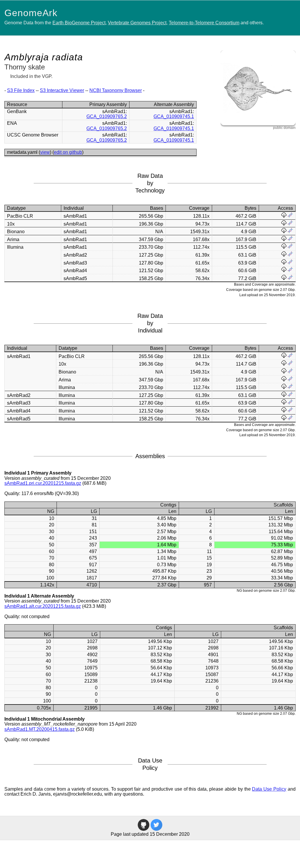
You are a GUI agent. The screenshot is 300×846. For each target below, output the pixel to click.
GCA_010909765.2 (106, 116)
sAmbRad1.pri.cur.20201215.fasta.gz (42, 483)
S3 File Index (21, 90)
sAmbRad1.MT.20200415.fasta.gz (39, 729)
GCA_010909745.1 (174, 116)
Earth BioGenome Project (78, 22)
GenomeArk (30, 13)
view (45, 152)
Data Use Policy (269, 789)
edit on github (68, 152)
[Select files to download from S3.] (284, 216)
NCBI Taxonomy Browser (115, 90)
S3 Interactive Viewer (62, 90)
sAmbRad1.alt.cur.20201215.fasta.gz (42, 606)
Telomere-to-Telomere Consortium (204, 22)
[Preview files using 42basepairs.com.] (290, 216)
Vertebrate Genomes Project (137, 22)
